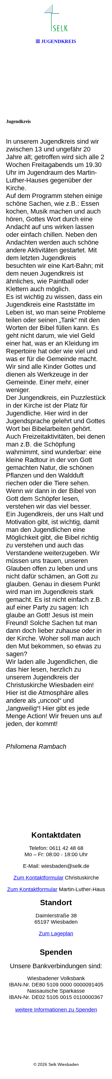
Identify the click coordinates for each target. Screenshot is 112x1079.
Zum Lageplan (56, 934)
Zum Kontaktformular (38, 878)
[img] (56, 18)
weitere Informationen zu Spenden (56, 1010)
